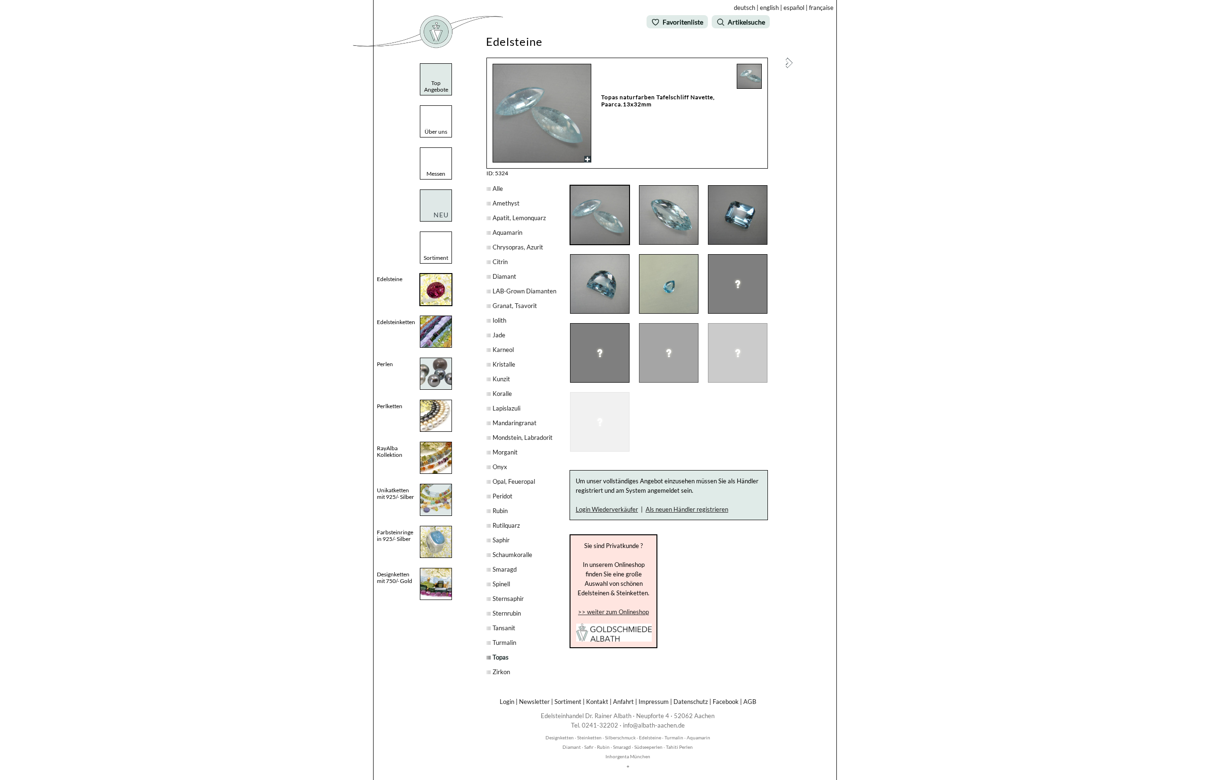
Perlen (385, 364)
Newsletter (534, 701)
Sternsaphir (508, 598)
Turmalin (504, 642)
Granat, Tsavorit (515, 305)
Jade (499, 335)
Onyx (500, 467)
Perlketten (389, 406)
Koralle (502, 393)
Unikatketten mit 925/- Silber (395, 493)
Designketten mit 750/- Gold (394, 577)
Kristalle (504, 364)
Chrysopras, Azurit (518, 247)
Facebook (726, 701)
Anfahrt (623, 701)
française (821, 7)
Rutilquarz (506, 525)
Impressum (654, 701)
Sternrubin (507, 613)
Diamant (504, 276)
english (769, 7)
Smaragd (505, 569)
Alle (498, 188)
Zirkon (501, 672)
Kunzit (501, 379)
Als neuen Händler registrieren (687, 509)
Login (507, 701)
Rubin (500, 510)
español (793, 7)
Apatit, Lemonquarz (519, 218)
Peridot (502, 496)
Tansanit (504, 628)
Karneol (503, 349)
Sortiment (567, 701)
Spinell (501, 584)
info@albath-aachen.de (654, 725)
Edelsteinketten (396, 322)
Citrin (500, 262)
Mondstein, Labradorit (523, 437)
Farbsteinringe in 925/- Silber (395, 535)
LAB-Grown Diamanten (524, 291)
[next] (789, 65)
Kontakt (597, 701)
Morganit (505, 452)
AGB (749, 701)
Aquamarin (507, 232)
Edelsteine (389, 279)
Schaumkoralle (512, 554)
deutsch (744, 7)
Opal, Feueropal (514, 481)
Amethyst (506, 203)
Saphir (501, 540)
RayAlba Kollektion (389, 451)
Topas (501, 657)
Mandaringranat (514, 423)
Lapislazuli (506, 408)
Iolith (499, 320)
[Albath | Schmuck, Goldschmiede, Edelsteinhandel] (427, 46)
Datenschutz (690, 701)
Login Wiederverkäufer (607, 509)
